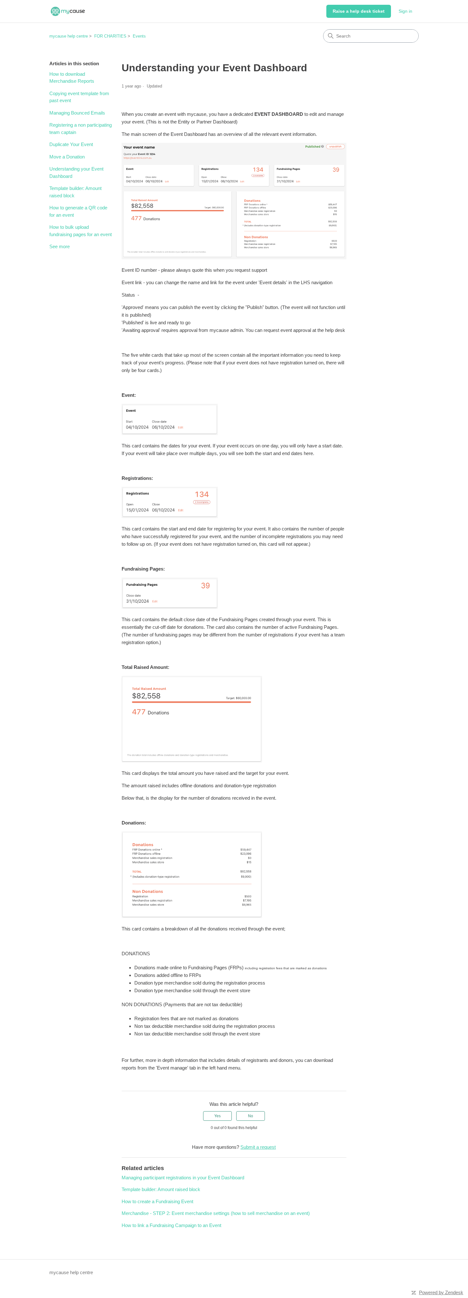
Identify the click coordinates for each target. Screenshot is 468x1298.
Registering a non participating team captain (80, 128)
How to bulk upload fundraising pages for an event (80, 230)
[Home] (67, 11)
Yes (217, 1116)
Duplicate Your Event (71, 144)
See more (59, 246)
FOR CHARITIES (110, 36)
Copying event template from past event (79, 97)
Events (139, 36)
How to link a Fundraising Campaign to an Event (171, 1225)
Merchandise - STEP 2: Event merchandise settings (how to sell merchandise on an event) (216, 1213)
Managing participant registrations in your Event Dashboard (183, 1177)
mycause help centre (68, 36)
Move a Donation (67, 156)
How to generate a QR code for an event (78, 211)
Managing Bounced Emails (77, 113)
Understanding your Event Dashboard (76, 172)
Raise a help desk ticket (359, 11)
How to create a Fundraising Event (157, 1201)
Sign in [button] (405, 11)
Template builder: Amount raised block (75, 192)
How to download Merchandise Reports (71, 77)
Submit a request (258, 1147)
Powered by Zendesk (441, 1292)
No (250, 1116)
